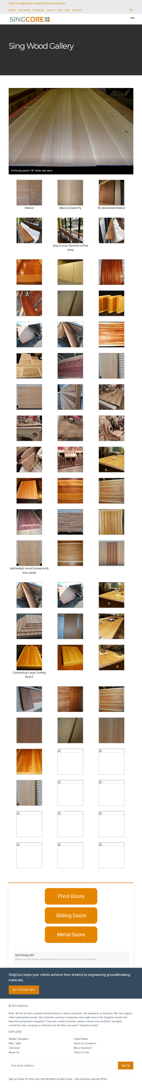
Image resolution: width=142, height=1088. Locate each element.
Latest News (81, 1038)
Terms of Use (81, 1052)
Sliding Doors (71, 915)
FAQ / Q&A (15, 1043)
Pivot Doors (71, 896)
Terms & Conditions (85, 1043)
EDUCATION (24, 10)
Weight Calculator (19, 1038)
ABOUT (12, 10)
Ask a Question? (83, 1047)
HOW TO (51, 10)
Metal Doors (71, 934)
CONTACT (77, 10)
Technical (14, 1047)
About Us (14, 1052)
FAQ (60, 10)
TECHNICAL (38, 10)
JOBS (67, 10)
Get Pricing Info (24, 989)
